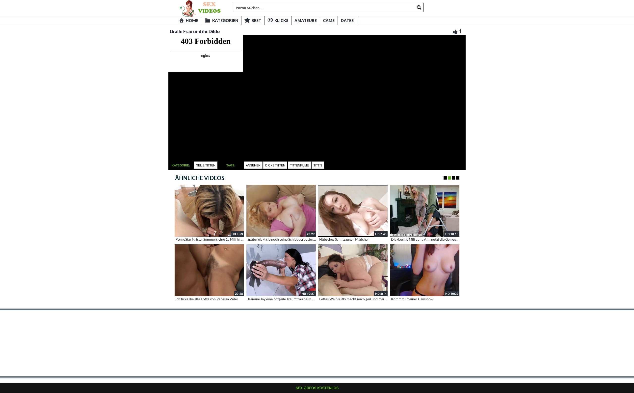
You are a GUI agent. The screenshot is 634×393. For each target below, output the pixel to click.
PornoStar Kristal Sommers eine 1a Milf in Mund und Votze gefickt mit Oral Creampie (241, 239)
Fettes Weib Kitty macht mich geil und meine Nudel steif (362, 299)
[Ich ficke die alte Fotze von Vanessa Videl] (209, 270)
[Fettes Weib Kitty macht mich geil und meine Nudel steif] (353, 270)
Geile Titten (205, 165)
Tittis (318, 165)
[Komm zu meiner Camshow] (424, 270)
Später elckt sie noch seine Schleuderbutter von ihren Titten (293, 239)
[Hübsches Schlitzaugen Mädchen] (353, 211)
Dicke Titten (275, 165)
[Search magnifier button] (419, 7)
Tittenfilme (299, 165)
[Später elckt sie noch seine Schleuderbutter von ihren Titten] (281, 211)
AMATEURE (305, 20)
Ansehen (253, 165)
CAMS (329, 20)
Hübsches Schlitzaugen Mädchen (344, 239)
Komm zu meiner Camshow (412, 299)
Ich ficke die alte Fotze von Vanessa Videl (207, 299)
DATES (347, 20)
